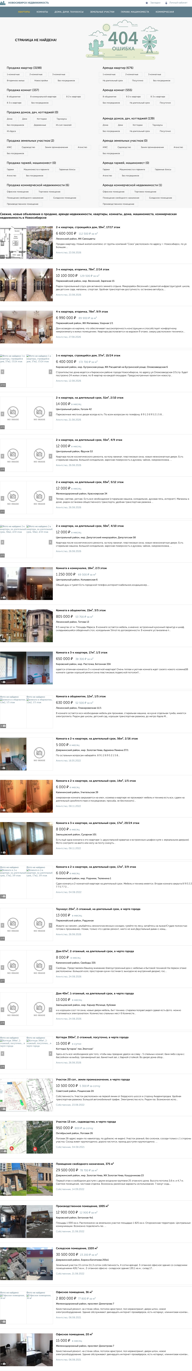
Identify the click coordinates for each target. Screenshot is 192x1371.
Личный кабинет (178, 3)
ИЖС (9, 147)
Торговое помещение (49, 192)
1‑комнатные (13, 74)
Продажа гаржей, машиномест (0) (31, 163)
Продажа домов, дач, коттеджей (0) (32, 112)
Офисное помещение (18, 192)
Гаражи (10, 170)
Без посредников (66, 81)
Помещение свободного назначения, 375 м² (85, 1164)
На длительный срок (113, 81)
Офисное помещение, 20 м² (74, 1334)
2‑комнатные (36, 74)
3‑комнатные (58, 74)
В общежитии (13, 97)
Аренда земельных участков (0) (125, 140)
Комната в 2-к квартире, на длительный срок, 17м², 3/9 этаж (96, 867)
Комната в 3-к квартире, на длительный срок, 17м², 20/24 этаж (97, 823)
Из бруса (11, 131)
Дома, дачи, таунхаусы (69, 12)
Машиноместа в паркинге (36, 170)
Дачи (24, 119)
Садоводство (28, 147)
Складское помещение (64, 198)
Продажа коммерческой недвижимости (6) (38, 185)
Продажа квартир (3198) (24, 68)
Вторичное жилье (15, 81)
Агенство (82, 147)
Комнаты (42, 12)
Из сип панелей (63, 125)
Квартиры (24, 12)
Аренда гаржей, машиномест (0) (126, 163)
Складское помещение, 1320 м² (77, 1248)
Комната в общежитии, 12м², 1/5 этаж (81, 696)
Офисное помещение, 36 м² (74, 1292)
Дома (9, 119)
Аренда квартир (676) (118, 68)
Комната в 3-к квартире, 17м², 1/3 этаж (81, 652)
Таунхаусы (62, 119)
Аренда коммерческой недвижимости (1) (132, 185)
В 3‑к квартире (14, 103)
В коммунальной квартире (43, 97)
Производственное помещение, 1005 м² (82, 1206)
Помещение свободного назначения (25, 198)
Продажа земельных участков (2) (30, 140)
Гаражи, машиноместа (135, 12)
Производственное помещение (22, 204)
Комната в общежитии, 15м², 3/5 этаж (81, 610)
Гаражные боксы (67, 170)
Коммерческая (165, 12)
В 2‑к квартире (73, 97)
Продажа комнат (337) (23, 90)
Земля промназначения (56, 147)
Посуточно (137, 81)
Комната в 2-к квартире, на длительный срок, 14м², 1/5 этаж (96, 781)
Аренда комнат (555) (117, 90)
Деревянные (40, 125)
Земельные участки (102, 12)
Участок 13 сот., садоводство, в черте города (86, 1121)
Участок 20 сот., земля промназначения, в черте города (93, 1079)
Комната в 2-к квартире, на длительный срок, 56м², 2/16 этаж (97, 738)
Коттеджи (42, 119)
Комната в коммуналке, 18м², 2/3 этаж (81, 568)
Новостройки (41, 81)
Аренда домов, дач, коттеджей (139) (128, 118)
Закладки (155, 3)
